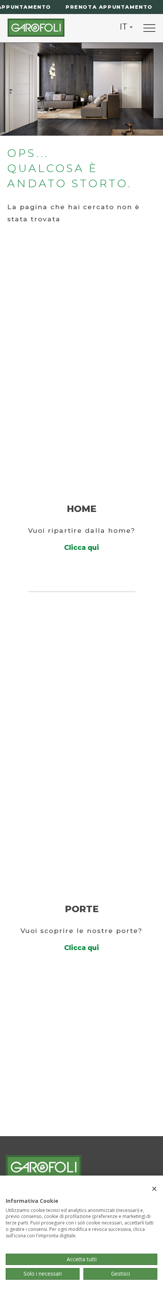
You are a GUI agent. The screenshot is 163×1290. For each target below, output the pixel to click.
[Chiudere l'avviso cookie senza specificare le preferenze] (154, 1189)
